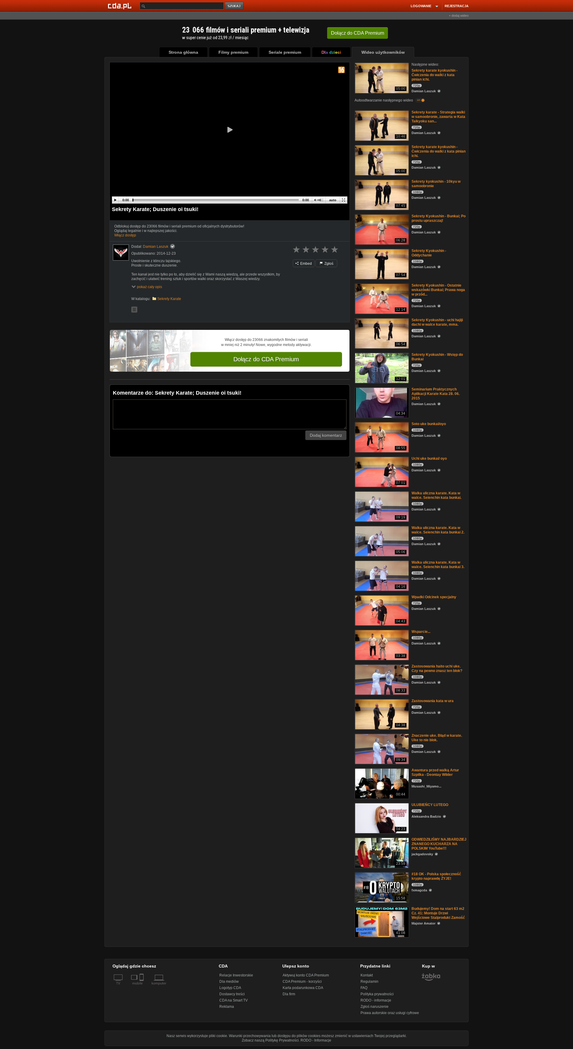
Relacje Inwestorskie (236, 975)
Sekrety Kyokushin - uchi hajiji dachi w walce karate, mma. (437, 322)
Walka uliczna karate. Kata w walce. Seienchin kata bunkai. (436, 495)
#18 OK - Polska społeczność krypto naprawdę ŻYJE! (436, 876)
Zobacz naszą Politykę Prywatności (270, 1040)
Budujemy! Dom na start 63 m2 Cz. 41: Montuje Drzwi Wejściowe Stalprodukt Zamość (438, 913)
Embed (305, 264)
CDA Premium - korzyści (302, 981)
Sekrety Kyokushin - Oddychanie (429, 253)
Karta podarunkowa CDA (303, 988)
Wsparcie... (421, 632)
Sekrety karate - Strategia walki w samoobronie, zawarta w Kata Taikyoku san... (438, 116)
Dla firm (289, 994)
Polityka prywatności (377, 994)
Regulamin (369, 981)
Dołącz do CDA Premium (266, 359)
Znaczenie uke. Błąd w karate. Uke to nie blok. (437, 737)
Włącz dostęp (125, 235)
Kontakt (367, 975)
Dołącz (357, 33)
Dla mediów (229, 981)
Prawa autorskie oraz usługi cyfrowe (390, 1013)
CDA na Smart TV (233, 1000)
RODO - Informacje (316, 1040)
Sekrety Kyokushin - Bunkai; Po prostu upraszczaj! (439, 218)
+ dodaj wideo (459, 15)
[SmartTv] (142, 987)
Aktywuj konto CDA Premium (306, 975)
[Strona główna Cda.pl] (120, 5)
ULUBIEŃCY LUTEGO (430, 805)
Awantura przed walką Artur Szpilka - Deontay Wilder (435, 772)
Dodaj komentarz (326, 435)
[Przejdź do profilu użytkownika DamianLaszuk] (121, 252)
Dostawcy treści (232, 994)
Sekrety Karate (169, 299)
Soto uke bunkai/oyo (429, 424)
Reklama (226, 1007)
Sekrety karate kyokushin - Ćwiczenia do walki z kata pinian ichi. (435, 74)
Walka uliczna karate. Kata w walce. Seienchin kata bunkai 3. (438, 564)
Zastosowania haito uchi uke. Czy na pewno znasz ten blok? (437, 668)
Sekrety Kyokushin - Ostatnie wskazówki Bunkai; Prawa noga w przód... (438, 289)
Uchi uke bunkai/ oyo (429, 458)
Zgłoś (328, 264)
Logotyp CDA (230, 988)
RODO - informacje (376, 1000)
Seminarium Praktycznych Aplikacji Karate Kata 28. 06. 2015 (436, 393)
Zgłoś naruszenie (375, 1007)
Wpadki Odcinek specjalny (434, 597)
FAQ (364, 988)
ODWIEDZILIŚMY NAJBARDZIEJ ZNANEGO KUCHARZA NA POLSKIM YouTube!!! (439, 843)
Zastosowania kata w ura (433, 701)
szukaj (234, 6)
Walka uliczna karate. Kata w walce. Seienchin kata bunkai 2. (438, 530)
